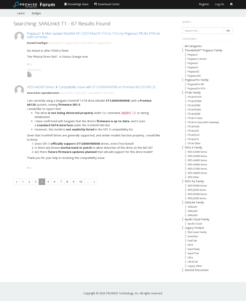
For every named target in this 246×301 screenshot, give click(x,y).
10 (80, 181)
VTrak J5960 (194, 105)
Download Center (108, 4)
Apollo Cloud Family (197, 219)
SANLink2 (193, 211)
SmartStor (193, 236)
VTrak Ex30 (193, 126)
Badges (36, 13)
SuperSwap (194, 249)
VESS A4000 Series (197, 160)
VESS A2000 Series (197, 151)
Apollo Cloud (195, 223)
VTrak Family (193, 92)
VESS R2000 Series (197, 194)
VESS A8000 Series (197, 173)
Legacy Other (195, 266)
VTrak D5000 (194, 101)
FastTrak (192, 240)
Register (204, 4)
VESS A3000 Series (197, 156)
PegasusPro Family (197, 80)
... (88, 181)
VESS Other (193, 177)
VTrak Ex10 (193, 135)
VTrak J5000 (194, 113)
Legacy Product (194, 228)
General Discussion (197, 270)
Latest (21, 13)
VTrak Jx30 (193, 130)
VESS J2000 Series (197, 198)
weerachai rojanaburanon (43, 93)
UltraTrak (193, 261)
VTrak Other (194, 143)
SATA (190, 244)
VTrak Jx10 (193, 139)
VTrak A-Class (195, 118)
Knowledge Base (78, 4)
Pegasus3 (193, 67)
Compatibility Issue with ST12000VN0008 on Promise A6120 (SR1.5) (106, 87)
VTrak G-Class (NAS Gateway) (203, 122)
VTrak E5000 (194, 109)
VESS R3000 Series (197, 185)
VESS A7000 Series (197, 168)
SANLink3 (193, 215)
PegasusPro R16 (196, 88)
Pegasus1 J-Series (197, 59)
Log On (219, 4)
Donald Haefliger (37, 43)
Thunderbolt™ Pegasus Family (203, 50)
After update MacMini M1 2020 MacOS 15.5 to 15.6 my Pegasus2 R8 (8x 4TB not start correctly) (93, 35)
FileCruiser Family (197, 232)
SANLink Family (194, 202)
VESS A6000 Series (40, 87)
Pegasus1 (193, 54)
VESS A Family (193, 147)
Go (228, 30)
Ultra (190, 257)
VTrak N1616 (194, 97)
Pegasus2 (34, 33)
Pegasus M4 (194, 75)
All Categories (193, 46)
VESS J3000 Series (197, 190)
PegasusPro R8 (196, 84)
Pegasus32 (193, 71)
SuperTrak (193, 253)
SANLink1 (193, 206)
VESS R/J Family (194, 181)
